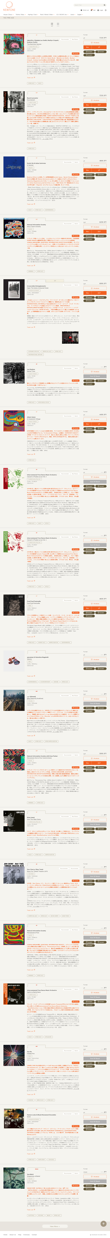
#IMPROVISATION (53, 642)
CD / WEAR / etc (61, 15)
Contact (34, 1235)
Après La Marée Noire (34, 992)
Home (5, 1235)
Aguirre (30, 229)
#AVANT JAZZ (41, 642)
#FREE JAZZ (31, 83)
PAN (29, 661)
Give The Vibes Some (34, 819)
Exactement (31, 100)
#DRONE (56, 682)
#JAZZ (39, 83)
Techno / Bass (20, 15)
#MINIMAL (31, 271)
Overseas (26, 1235)
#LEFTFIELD (31, 1215)
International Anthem (33, 290)
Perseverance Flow (33, 933)
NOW (29, 1117)
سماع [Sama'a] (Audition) (35, 698)
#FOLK (47, 523)
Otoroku (30, 701)
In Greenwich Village (33, 419)
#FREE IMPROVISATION (51, 741)
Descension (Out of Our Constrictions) (39, 758)
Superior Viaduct (32, 373)
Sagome (30, 167)
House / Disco (7, 15)
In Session (30, 165)
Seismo (29, 659)
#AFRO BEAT (41, 1159)
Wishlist (96, 43)
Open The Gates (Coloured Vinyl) (37, 288)
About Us (13, 1235)
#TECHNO (40, 1215)
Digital (79, 15)
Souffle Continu (32, 102)
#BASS (48, 1215)
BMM (29, 606)
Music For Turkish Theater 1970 (37, 871)
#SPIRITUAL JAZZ (47, 351)
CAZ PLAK (31, 874)
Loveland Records (33, 46)
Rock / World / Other (46, 15)
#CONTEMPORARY (45, 682)
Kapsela (30, 1178)
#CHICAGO (51, 1159)
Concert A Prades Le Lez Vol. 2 (37, 477)
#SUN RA (30, 1100)
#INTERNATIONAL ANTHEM (35, 354)
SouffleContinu (32, 994)
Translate (76, 53)
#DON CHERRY (54, 916)
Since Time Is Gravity (34, 227)
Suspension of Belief (33, 1176)
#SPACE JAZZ (40, 1100)
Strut (29, 1056)
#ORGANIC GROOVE (33, 351)
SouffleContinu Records (34, 479)
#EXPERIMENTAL (49, 210)
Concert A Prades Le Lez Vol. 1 (37, 540)
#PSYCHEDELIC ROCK (43, 402)
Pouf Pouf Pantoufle (33, 603)
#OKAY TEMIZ (65, 916)
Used (72, 15)
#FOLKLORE (48, 1037)
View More (54, 1226)
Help (19, 1235)
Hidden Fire (30, 1054)
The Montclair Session (34, 44)
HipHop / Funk (32, 15)
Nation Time (31, 371)
